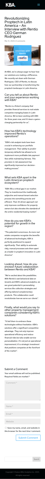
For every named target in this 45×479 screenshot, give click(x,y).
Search (36, 459)
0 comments (20, 41)
